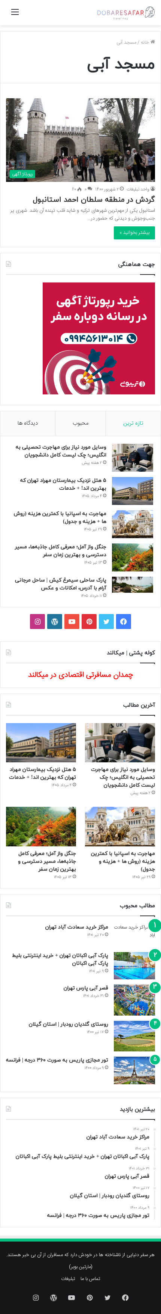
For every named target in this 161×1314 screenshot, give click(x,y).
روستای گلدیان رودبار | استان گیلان (68, 1024)
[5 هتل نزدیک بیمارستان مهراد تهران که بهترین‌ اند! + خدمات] (132, 491)
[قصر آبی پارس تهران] (134, 1000)
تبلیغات (68, 1279)
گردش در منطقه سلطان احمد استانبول (94, 200)
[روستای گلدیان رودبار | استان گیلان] (134, 1036)
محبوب (80, 423)
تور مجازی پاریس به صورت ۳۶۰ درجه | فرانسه (57, 1060)
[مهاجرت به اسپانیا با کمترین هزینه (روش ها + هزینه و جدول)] (132, 524)
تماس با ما (90, 1279)
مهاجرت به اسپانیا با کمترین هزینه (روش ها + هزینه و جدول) (123, 861)
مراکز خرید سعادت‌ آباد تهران (76, 927)
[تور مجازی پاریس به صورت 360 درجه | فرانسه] (134, 1070)
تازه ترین (133, 423)
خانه (146, 42)
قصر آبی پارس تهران (86, 988)
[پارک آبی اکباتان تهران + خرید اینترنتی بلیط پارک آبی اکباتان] (134, 965)
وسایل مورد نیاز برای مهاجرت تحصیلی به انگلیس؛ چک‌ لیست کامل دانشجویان (123, 777)
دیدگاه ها (28, 423)
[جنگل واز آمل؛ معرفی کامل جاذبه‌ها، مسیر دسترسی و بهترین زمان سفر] (132, 557)
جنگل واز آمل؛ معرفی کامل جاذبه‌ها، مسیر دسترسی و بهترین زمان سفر (47, 861)
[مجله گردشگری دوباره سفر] (125, 12)
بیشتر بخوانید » (134, 233)
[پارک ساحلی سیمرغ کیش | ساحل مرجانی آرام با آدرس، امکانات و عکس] (132, 585)
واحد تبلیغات (138, 189)
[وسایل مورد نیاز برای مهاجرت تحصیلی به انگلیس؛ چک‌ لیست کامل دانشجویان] (132, 458)
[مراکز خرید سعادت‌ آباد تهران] (134, 935)
